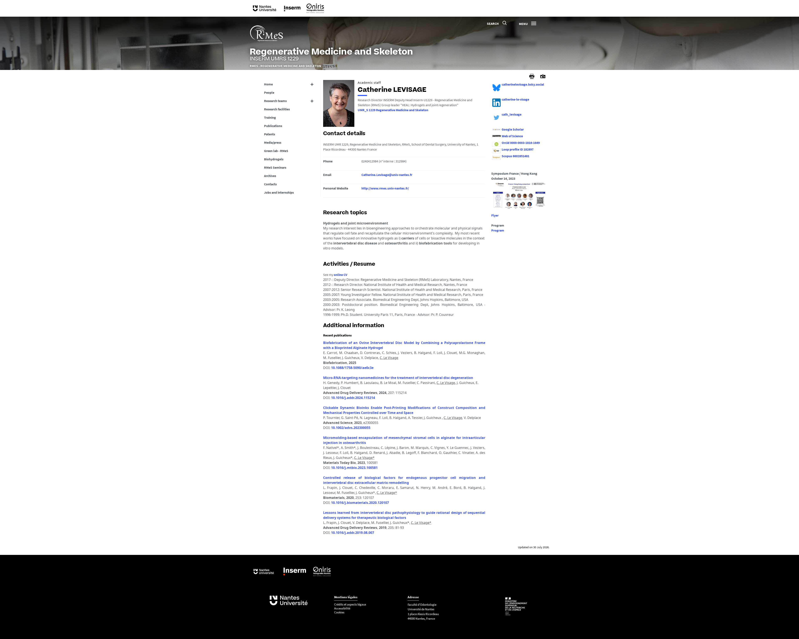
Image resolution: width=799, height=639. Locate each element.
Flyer (495, 215)
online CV (340, 275)
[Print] (531, 76)
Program (497, 230)
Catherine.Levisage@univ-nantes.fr (386, 175)
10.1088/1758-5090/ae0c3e (352, 367)
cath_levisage (511, 114)
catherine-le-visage (515, 99)
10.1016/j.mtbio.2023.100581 (354, 467)
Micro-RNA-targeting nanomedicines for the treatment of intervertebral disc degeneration (398, 377)
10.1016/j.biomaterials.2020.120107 (360, 502)
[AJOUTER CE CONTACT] (542, 76)
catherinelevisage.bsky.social (523, 84)
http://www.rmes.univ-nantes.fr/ (385, 188)
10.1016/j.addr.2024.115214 (353, 397)
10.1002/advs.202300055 (350, 427)
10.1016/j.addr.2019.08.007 (352, 532)
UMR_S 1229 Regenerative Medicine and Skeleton (393, 110)
